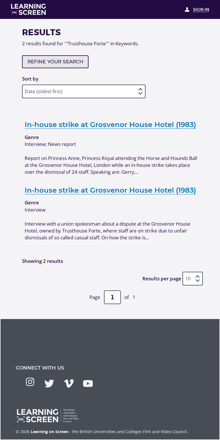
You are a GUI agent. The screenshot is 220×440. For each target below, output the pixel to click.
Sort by (30, 78)
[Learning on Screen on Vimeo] (69, 383)
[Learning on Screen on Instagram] (30, 382)
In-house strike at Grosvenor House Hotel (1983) (110, 124)
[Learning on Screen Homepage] (28, 9)
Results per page (161, 278)
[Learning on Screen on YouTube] (88, 383)
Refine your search (55, 61)
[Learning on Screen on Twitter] (49, 383)
